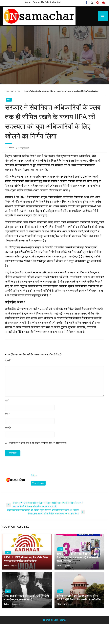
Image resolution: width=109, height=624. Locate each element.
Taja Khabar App (53, 2)
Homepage (9, 91)
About (28, 2)
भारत (19, 91)
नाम (7, 400)
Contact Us (38, 2)
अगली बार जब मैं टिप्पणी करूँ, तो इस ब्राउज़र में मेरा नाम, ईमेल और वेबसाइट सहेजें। (38, 443)
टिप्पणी (8, 360)
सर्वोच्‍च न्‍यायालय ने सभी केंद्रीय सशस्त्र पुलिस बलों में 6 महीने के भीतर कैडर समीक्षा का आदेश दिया (79, 598)
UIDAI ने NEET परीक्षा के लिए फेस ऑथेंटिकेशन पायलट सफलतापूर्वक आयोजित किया (26, 559)
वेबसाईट (8, 428)
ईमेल (7, 414)
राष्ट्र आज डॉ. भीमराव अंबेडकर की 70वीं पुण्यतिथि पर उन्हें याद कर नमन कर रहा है (26, 598)
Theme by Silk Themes (54, 620)
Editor (11, 148)
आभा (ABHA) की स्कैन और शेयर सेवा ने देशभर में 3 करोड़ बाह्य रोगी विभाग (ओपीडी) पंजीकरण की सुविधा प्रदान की (79, 557)
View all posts (38, 483)
